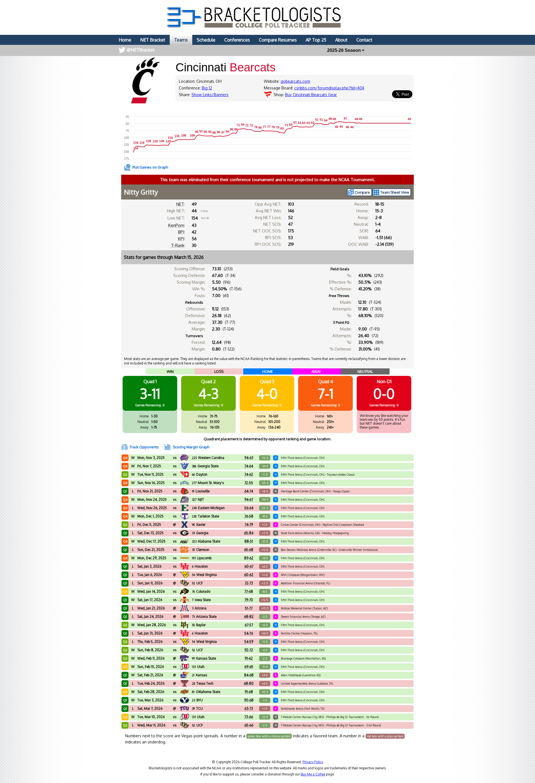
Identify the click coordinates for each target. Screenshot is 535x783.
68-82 (249, 616)
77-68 (248, 591)
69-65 (248, 667)
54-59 (248, 641)
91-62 (249, 658)
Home (125, 40)
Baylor (199, 625)
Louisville (201, 491)
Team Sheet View (394, 192)
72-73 (249, 583)
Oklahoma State (206, 692)
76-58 (248, 516)
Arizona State (204, 616)
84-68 (249, 675)
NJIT (198, 499)
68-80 (249, 683)
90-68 (249, 700)
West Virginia (204, 575)
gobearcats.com (295, 81)
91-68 (249, 692)
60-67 (248, 566)
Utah (198, 667)
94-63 (248, 458)
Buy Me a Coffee (313, 774)
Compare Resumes (278, 40)
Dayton (199, 474)
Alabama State (206, 541)
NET (180, 204)
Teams (181, 40)
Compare (362, 192)
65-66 (248, 725)
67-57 (249, 625)
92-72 (248, 650)
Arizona (199, 608)
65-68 (248, 550)
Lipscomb (201, 558)
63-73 (248, 708)
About (341, 40)
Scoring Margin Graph (191, 447)
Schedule (206, 40)
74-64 (248, 466)
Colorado (201, 591)
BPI (181, 232)
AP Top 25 (316, 40)
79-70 (248, 600)
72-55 (248, 483)
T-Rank (177, 245)
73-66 (248, 717)
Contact (364, 40)
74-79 (249, 524)
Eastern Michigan (208, 508)
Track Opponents (144, 447)
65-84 (248, 533)
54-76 (248, 633)
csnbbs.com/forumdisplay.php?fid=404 (329, 88)
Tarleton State (205, 516)
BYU (197, 700)
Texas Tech (202, 683)
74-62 (248, 474)
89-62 (248, 558)
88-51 (248, 541)
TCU (197, 708)
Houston (200, 566)
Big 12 (207, 88)
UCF (197, 583)
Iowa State (201, 600)
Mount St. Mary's (208, 483)
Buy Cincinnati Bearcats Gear (311, 94)
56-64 (248, 508)
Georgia (200, 533)
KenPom (176, 225)
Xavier (198, 524)
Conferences (237, 40)
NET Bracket (152, 40)
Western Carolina (208, 458)
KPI (181, 238)
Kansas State (204, 658)
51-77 (248, 608)
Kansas (199, 675)
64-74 (248, 491)
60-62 (248, 575)
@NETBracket (141, 50)
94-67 (248, 499)
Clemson (200, 550)
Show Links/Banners (209, 94)
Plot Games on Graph (150, 167)
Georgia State (205, 466)
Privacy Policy (313, 762)
